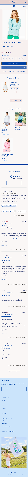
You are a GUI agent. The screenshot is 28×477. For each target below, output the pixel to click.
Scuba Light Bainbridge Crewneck (4, 129)
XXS (3, 59)
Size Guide (24, 55)
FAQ (3, 420)
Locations (4, 408)
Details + (5, 71)
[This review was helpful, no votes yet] (22, 284)
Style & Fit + (12, 71)
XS (6, 59)
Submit (23, 389)
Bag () (25, 6)
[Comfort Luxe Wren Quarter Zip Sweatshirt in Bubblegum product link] (7, 145)
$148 (2, 132)
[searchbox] (8, 211)
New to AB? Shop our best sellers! (14, 2)
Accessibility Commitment (8, 431)
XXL (23, 59)
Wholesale (4, 428)
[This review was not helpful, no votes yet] (24, 250)
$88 (3, 158)
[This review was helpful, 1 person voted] (22, 250)
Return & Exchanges (6, 426)
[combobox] (20, 215)
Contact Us (4, 411)
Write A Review (14, 183)
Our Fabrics (4, 403)
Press (3, 405)
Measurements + (21, 71)
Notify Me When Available (14, 63)
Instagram (4, 413)
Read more (14, 238)
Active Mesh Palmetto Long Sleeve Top (14, 84)
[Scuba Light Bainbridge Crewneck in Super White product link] (7, 119)
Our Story (4, 400)
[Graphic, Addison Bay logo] (14, 472)
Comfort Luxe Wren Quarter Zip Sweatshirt (7, 156)
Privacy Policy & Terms (20, 474)
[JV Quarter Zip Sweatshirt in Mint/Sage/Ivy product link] (20, 119)
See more (4, 245)
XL (20, 59)
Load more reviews (14, 372)
